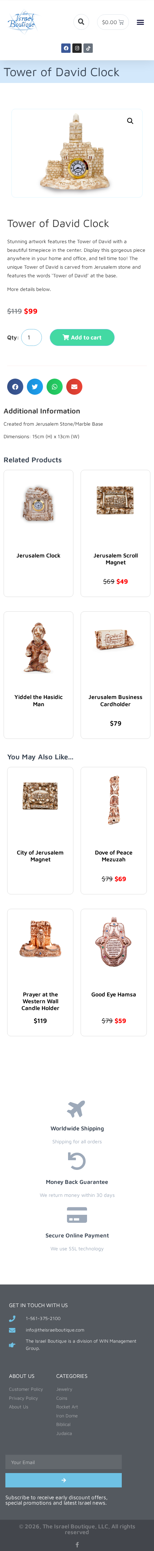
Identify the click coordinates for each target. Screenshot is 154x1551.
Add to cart (86, 337)
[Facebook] (66, 48)
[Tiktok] (88, 48)
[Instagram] (77, 48)
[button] (81, 22)
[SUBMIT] (63, 1480)
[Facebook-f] (77, 1544)
